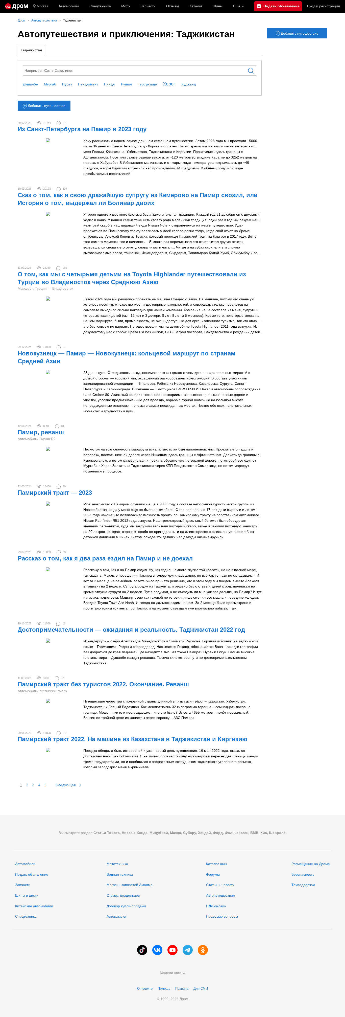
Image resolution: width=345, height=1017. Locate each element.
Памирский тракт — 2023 (55, 492)
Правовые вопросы (222, 916)
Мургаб (50, 84)
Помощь (164, 988)
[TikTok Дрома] (142, 950)
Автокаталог (117, 916)
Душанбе (30, 84)
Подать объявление (31, 874)
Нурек (67, 84)
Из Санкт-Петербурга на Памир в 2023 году (82, 129)
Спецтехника (26, 916)
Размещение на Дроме (310, 864)
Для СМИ (200, 988)
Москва (42, 6)
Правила (181, 988)
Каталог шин (216, 864)
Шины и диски (26, 895)
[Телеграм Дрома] (188, 950)
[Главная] (16, 6)
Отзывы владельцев (123, 895)
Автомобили (69, 6)
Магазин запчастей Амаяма (130, 885)
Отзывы (172, 6)
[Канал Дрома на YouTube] (172, 950)
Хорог (169, 83)
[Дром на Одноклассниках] (203, 950)
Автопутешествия (220, 895)
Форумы (213, 874)
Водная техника (120, 874)
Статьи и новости (220, 885)
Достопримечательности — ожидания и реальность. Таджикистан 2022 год (131, 629)
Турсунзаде (147, 84)
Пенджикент (88, 84)
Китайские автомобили (34, 906)
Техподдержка (303, 885)
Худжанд (188, 84)
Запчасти (148, 6)
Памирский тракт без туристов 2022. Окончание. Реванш (103, 684)
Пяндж (109, 84)
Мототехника (117, 864)
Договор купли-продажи (126, 906)
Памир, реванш (41, 432)
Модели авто (170, 973)
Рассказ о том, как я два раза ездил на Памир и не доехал (105, 558)
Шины (218, 6)
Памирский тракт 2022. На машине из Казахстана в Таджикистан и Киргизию (133, 739)
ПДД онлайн (216, 906)
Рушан (126, 84)
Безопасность (302, 874)
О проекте (145, 988)
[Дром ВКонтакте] (157, 950)
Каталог (195, 6)
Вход (323, 6)
